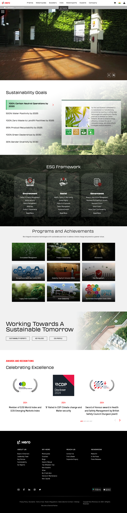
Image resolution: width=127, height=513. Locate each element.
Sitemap (76, 502)
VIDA (61, 3)
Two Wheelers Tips (48, 465)
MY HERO (46, 449)
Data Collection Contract (65, 502)
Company (93, 3)
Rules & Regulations (51, 502)
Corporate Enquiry (72, 459)
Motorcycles (46, 454)
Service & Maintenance (49, 476)
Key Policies (21, 459)
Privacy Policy (24, 502)
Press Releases (96, 459)
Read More (30, 213)
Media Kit (94, 454)
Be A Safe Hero (47, 473)
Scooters (45, 456)
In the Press (95, 456)
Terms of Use (40, 502)
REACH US (70, 449)
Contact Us (70, 454)
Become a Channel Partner (49, 505)
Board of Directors (23, 454)
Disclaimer (32, 502)
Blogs (44, 459)
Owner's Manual (47, 462)
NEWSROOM (96, 449)
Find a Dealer (70, 456)
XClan (44, 470)
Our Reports (21, 465)
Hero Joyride (46, 479)
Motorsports (71, 3)
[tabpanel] (30, 195)
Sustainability (22, 462)
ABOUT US (21, 449)
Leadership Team (22, 456)
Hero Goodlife (46, 468)
